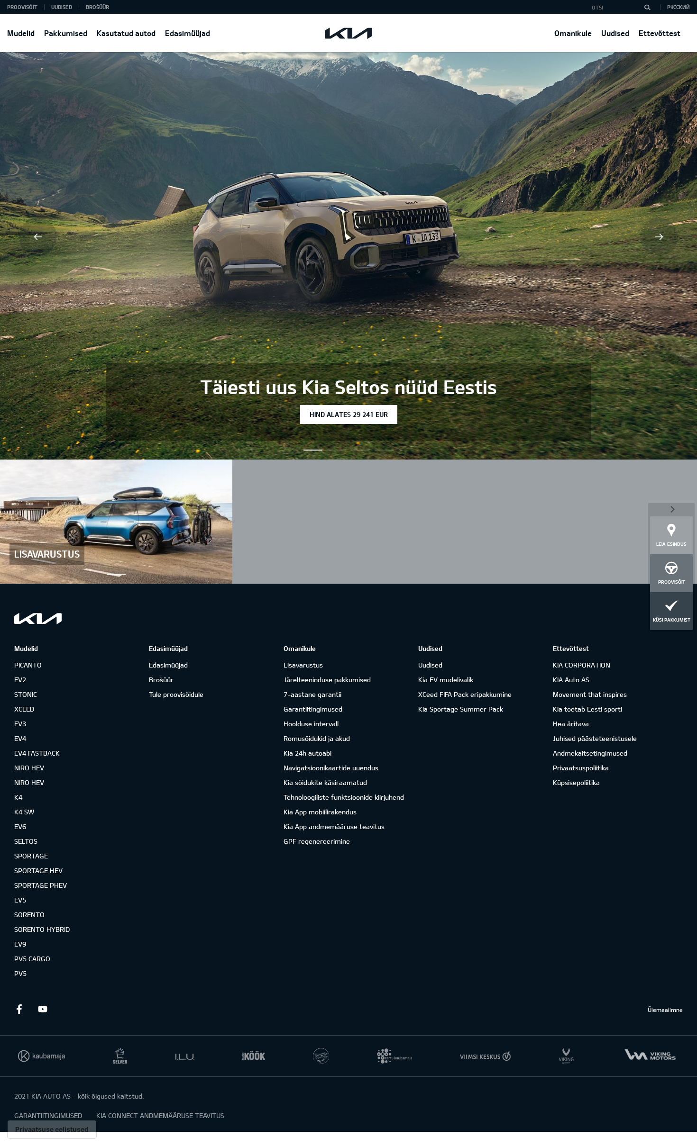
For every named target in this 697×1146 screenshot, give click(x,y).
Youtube (42, 1009)
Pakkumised (65, 32)
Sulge (671, 508)
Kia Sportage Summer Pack (460, 709)
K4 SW (24, 812)
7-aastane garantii (312, 694)
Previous (38, 237)
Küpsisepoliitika (576, 782)
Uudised (615, 32)
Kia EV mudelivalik (445, 680)
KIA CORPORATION (581, 665)
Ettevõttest (659, 32)
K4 (18, 797)
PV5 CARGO (32, 959)
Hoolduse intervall (311, 724)
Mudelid (21, 32)
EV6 (20, 826)
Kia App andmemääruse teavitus (334, 826)
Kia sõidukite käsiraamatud (325, 782)
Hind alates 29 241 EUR (349, 414)
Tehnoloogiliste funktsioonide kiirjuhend (344, 797)
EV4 (20, 738)
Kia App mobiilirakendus (320, 812)
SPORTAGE (31, 856)
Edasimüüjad (187, 32)
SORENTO (29, 915)
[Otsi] (647, 7)
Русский (678, 7)
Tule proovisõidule (176, 694)
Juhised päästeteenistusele (595, 738)
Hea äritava (571, 724)
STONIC (25, 694)
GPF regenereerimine (317, 841)
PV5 (20, 973)
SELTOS (25, 841)
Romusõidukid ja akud (317, 738)
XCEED (24, 709)
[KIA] (348, 33)
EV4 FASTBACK (37, 753)
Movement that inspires (590, 694)
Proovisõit (22, 7)
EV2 (20, 680)
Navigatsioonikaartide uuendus (331, 768)
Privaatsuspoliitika (581, 768)
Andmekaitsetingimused (590, 753)
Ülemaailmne (665, 1009)
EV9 (20, 944)
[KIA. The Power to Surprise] (38, 618)
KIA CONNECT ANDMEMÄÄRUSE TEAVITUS (160, 1115)
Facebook (19, 1009)
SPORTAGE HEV (38, 870)
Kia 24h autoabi (307, 753)
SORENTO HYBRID (42, 929)
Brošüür (97, 7)
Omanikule (573, 32)
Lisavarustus (303, 665)
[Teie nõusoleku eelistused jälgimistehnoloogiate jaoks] (52, 1129)
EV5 (20, 900)
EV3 (20, 724)
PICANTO (28, 665)
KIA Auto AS (571, 680)
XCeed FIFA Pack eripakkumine (465, 694)
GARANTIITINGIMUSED (48, 1115)
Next (659, 237)
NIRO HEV (29, 768)
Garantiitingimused (313, 709)
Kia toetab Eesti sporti (587, 709)
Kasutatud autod (126, 32)
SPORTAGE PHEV (40, 885)
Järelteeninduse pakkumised (327, 680)
